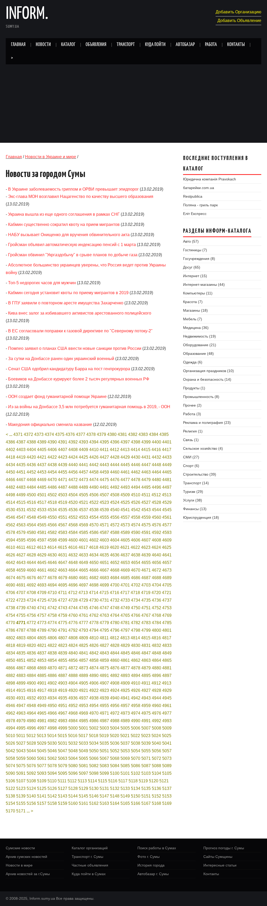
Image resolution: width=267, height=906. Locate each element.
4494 (135, 487)
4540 (114, 510)
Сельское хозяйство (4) (203, 448)
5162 (94, 803)
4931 (21, 698)
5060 (31, 758)
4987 (104, 721)
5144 (73, 796)
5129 (83, 788)
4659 (21, 570)
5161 (83, 803)
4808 (73, 638)
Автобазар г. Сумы (153, 874)
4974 (135, 713)
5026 (10, 743)
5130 (94, 788)
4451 (21, 472)
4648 (73, 562)
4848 (156, 653)
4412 (114, 449)
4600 (73, 540)
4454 (52, 472)
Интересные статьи (219, 865)
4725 (41, 600)
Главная (18, 44)
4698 (94, 585)
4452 (31, 472)
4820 (31, 645)
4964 (31, 713)
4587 (104, 532)
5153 (167, 796)
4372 (28, 434)
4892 (114, 675)
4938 (94, 698)
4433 (167, 457)
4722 (10, 600)
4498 (10, 495)
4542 (135, 510)
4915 (21, 690)
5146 (94, 796)
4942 (135, 698)
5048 (73, 751)
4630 (52, 555)
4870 (52, 668)
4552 (73, 517)
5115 (102, 781)
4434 (10, 465)
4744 (73, 608)
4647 (62, 562)
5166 (135, 803)
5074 (10, 765)
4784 (156, 622)
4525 (125, 502)
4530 (10, 510)
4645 (41, 562)
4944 (156, 698)
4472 (73, 479)
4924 (114, 690)
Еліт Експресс (195, 214)
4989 (125, 721)
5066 (94, 758)
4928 (156, 690)
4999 (62, 728)
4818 (10, 645)
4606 (135, 540)
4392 (73, 442)
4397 (125, 442)
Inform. (27, 14)
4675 (21, 577)
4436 (31, 465)
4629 (41, 555)
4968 (73, 713)
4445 (125, 465)
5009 (167, 728)
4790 (52, 630)
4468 (31, 479)
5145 (83, 796)
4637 (125, 555)
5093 (41, 773)
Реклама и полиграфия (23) (207, 422)
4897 (167, 675)
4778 (94, 622)
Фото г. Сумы (148, 856)
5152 (156, 796)
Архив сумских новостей (26, 856)
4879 (146, 668)
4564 (31, 525)
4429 (125, 457)
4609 (167, 540)
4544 (156, 510)
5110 (52, 781)
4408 (73, 449)
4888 (73, 675)
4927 (146, 690)
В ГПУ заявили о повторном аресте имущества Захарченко (65, 303)
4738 (10, 608)
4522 (94, 502)
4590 (135, 532)
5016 (72, 735)
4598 (52, 540)
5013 (41, 735)
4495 (146, 487)
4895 (146, 675)
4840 (73, 653)
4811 (104, 638)
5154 (10, 803)
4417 (166, 449)
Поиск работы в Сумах (156, 848)
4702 (135, 585)
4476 (114, 479)
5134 (135, 788)
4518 (52, 502)
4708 (31, 592)
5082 (94, 765)
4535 (62, 510)
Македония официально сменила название (50, 424)
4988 (114, 721)
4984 (73, 721)
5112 (72, 781)
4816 (156, 638)
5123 (21, 788)
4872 (73, 668)
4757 (41, 615)
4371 (18, 434)
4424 (73, 457)
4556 (114, 517)
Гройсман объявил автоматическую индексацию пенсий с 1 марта (72, 244)
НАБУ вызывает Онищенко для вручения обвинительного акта (69, 234)
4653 (125, 562)
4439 (62, 465)
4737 (167, 600)
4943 (146, 698)
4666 (94, 570)
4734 (135, 600)
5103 (146, 773)
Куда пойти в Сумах (89, 874)
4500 (31, 495)
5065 (83, 758)
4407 (62, 449)
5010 (10, 735)
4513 (166, 495)
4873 (83, 668)
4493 (125, 487)
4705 (167, 585)
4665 (83, 570)
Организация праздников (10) (208, 371)
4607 (146, 540)
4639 (146, 555)
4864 (156, 660)
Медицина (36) (196, 328)
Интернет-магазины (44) (204, 284)
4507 (104, 495)
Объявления (96, 44)
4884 (31, 675)
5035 (104, 743)
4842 (94, 653)
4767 (146, 615)
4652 (114, 562)
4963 (21, 713)
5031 (62, 743)
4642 (10, 562)
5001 (83, 728)
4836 (31, 653)
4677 (41, 577)
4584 (73, 532)
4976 (156, 713)
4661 (41, 570)
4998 (52, 728)
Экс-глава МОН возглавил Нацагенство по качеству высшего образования (80, 196)
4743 (62, 608)
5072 (156, 758)
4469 (41, 479)
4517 (41, 502)
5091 (21, 773)
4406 (52, 449)
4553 (83, 517)
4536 (73, 510)
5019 (104, 735)
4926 (135, 690)
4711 (62, 592)
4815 (145, 638)
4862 (135, 660)
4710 (52, 592)
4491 (104, 487)
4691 (21, 585)
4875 (104, 668)
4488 (73, 487)
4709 (41, 592)
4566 (52, 525)
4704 (156, 585)
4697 (83, 585)
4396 (114, 442)
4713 (83, 592)
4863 (146, 660)
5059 (21, 758)
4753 (167, 608)
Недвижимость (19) (199, 336)
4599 (62, 540)
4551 (62, 517)
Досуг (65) (191, 267)
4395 (104, 442)
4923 (104, 690)
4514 (10, 502)
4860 (114, 660)
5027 (21, 743)
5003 (104, 728)
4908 (114, 683)
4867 (21, 668)
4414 (135, 449)
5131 (104, 788)
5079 (62, 765)
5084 (114, 765)
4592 (156, 532)
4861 (125, 660)
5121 (164, 781)
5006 (135, 728)
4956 (114, 705)
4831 (146, 645)
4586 (94, 532)
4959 (146, 705)
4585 (83, 532)
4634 (94, 555)
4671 (146, 570)
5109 (41, 781)
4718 (135, 592)
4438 (52, 465)
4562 (10, 525)
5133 (125, 788)
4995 (21, 728)
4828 (114, 645)
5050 (94, 751)
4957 (125, 705)
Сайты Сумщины (217, 856)
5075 (21, 765)
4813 (125, 638)
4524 (114, 502)
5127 (62, 788)
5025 (166, 735)
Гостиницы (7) (195, 250)
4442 (94, 465)
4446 (135, 465)
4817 (166, 638)
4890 (94, 675)
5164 (114, 803)
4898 (10, 683)
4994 (10, 728)
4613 (41, 547)
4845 (125, 653)
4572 (114, 525)
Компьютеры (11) (198, 293)
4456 (73, 472)
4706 (10, 592)
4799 (146, 630)
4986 (94, 721)
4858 (94, 660)
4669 (125, 570)
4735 (146, 600)
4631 (62, 555)
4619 (104, 547)
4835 (21, 653)
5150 (135, 796)
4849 (167, 653)
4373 (39, 434)
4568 (73, 525)
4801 (167, 630)
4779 (104, 622)
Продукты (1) (194, 388)
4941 (125, 698)
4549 (41, 517)
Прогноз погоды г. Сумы (223, 848)
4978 (10, 721)
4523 (104, 502)
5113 (82, 781)
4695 (62, 585)
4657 (167, 562)
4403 (21, 449)
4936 (73, 698)
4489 (83, 487)
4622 (135, 547)
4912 (156, 683)
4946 (10, 705)
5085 (125, 765)
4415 (145, 449)
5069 (125, 758)
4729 (83, 600)
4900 (31, 683)
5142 (52, 796)
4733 (125, 600)
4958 (135, 705)
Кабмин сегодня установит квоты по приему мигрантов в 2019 (68, 292)
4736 (156, 600)
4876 (114, 668)
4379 (101, 434)
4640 (156, 555)
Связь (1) (191, 440)
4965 (41, 713)
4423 (62, 457)
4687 (146, 577)
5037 (125, 743)
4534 (52, 510)
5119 (143, 781)
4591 (146, 532)
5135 (146, 788)
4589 (125, 532)
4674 (10, 577)
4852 (31, 660)
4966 (52, 713)
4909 (125, 683)
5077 (41, 765)
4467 (21, 479)
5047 (62, 751)
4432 (156, 457)
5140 (31, 796)
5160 (73, 803)
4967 (62, 713)
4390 (52, 442)
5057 (167, 751)
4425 (83, 457)
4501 (41, 495)
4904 (73, 683)
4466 (10, 479)
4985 (83, 721)
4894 (135, 675)
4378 (91, 434)
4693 (41, 585)
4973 (125, 713)
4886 (52, 675)
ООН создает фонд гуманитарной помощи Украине (57, 396)
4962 (10, 713)
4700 (114, 585)
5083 (104, 765)
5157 (41, 803)
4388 (31, 442)
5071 (146, 758)
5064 (73, 758)
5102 (135, 773)
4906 (94, 683)
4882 (10, 675)
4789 (41, 630)
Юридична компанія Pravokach (209, 179)
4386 (10, 442)
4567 (62, 525)
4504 (73, 495)
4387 (21, 442)
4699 (104, 585)
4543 (146, 510)
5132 (114, 788)
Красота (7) (193, 302)
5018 (93, 735)
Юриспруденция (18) (201, 517)
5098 (94, 773)
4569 (83, 525)
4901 (41, 683)
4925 (125, 690)
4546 (10, 517)
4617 (83, 547)
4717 (125, 592)
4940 (114, 698)
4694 (52, 585)
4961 (167, 705)
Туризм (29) (193, 491)
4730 (94, 600)
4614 (52, 547)
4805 (41, 638)
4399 (146, 442)
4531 (21, 510)
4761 (83, 615)
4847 (146, 653)
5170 (10, 811)
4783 (146, 622)
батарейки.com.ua (198, 188)
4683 (104, 577)
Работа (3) (192, 414)
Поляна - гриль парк (200, 205)
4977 (167, 713)
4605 (125, 540)
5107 (21, 781)
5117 (123, 781)
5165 (125, 803)
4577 (167, 525)
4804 (31, 638)
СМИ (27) (191, 457)
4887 (62, 675)
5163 (104, 803)
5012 (31, 735)
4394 (94, 442)
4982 (52, 721)
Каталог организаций (90, 848)
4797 (125, 630)
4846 (135, 653)
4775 (62, 622)
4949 (41, 705)
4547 (21, 517)
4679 (62, 577)
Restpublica (192, 196)
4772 (31, 622)
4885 (41, 675)
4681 (83, 577)
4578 (10, 532)
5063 (62, 758)
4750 (135, 608)
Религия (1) (193, 431)
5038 (135, 743)
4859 (104, 660)
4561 (167, 517)
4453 (41, 472)
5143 (62, 796)
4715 (104, 592)
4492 (114, 487)
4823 (62, 645)
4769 (167, 615)
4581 (41, 532)
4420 (31, 457)
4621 (125, 547)
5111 (62, 781)
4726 (52, 600)
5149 (125, 796)
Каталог (68, 44)
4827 (104, 645)
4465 (167, 472)
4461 (125, 472)
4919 (62, 690)
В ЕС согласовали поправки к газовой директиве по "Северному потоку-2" (80, 331)
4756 (31, 615)
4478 (135, 479)
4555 (104, 517)
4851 (21, 660)
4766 (135, 615)
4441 (83, 465)
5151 (146, 796)
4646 (52, 562)
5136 (156, 788)
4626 (10, 555)
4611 (20, 547)
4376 (70, 434)
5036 (114, 743)
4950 (52, 705)
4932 (31, 698)
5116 (112, 781)
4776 (73, 622)
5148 (114, 796)
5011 (20, 735)
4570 (94, 525)
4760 (73, 615)
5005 (125, 728)
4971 (104, 713)
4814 (135, 638)
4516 (31, 502)
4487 (62, 487)
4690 (10, 585)
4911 (145, 683)
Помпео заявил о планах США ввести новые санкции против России (74, 348)
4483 (21, 487)
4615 (62, 547)
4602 (94, 540)
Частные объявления (90, 865)
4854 (52, 660)
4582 (52, 532)
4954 (94, 705)
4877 (125, 668)
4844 (114, 653)
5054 (135, 751)
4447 (146, 465)
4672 (156, 570)
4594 (10, 540)
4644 (31, 562)
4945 (167, 698)
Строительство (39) (199, 474)
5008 (156, 728)
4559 (146, 517)
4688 (156, 577)
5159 (62, 803)
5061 (41, 758)
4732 (114, 600)
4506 (94, 495)
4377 (80, 434)
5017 (83, 735)
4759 (62, 615)
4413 (125, 449)
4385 (164, 434)
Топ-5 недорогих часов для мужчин (42, 283)
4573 (125, 525)
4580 (31, 532)
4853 (41, 660)
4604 (114, 540)
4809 (83, 638)
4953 (83, 705)
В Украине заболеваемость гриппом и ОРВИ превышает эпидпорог (73, 189)
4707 (21, 592)
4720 (156, 592)
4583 (62, 532)
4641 (167, 555)
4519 (62, 502)
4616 (72, 547)
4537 (83, 510)
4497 (167, 487)
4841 (83, 653)
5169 (167, 803)
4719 (145, 592)
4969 (83, 713)
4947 (21, 705)
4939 (104, 698)
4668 (114, 570)
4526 (135, 502)
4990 (135, 721)
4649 (83, 562)
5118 (133, 781)
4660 (31, 570)
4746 (94, 608)
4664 (73, 570)
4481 (167, 479)
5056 (156, 751)
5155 (21, 803)
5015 (62, 735)
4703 (146, 585)
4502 (52, 495)
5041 (167, 743)
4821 (41, 645)
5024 (156, 735)
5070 (135, 758)
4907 (104, 683)
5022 (135, 735)
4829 (125, 645)
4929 (167, 690)
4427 (104, 457)
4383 (143, 434)
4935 (62, 698)
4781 (125, 622)
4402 (10, 449)
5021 (125, 735)
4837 (41, 653)
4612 (31, 547)
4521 (83, 502)
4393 (83, 442)
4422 (52, 457)
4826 (94, 645)
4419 (21, 457)
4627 (21, 555)
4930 (10, 698)
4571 (104, 525)
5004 (114, 728)
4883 (21, 675)
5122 (10, 788)
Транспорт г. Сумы (87, 856)
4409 (83, 449)
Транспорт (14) (196, 483)
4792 (73, 630)
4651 (104, 562)
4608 (156, 540)
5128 (73, 788)
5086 (135, 765)
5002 (94, 728)
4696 (73, 585)
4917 (41, 690)
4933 (41, 698)
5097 (83, 773)
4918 (52, 690)
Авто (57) (191, 241)
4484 (31, 487)
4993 (167, 721)
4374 (49, 434)
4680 (73, 577)
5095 (62, 773)
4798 (135, 630)
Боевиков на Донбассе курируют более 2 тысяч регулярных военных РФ (78, 379)
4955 (104, 705)
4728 (73, 600)
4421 (41, 457)
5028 (31, 743)
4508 (114, 495)
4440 (73, 465)
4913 (166, 683)
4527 (146, 502)
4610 (10, 547)
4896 (156, 675)
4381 (122, 434)
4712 (72, 592)
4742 (52, 608)
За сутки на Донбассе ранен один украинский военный (61, 358)
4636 (114, 555)
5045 (41, 751)
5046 (52, 751)
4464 (156, 472)
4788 (31, 630)
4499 (21, 495)
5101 (125, 773)
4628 (31, 555)
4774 (52, 622)
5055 (146, 751)
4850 (10, 660)
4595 (21, 540)
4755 (21, 615)
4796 (114, 630)
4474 (94, 479)
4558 (135, 517)
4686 (135, 577)
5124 (31, 788)
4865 (167, 660)
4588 (114, 532)
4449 (167, 465)
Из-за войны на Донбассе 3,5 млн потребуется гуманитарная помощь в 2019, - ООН (89, 406)
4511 (145, 495)
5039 (146, 743)
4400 (156, 442)
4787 (21, 630)
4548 (31, 517)
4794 (94, 630)
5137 (167, 788)
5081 (83, 765)
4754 (10, 615)
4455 (62, 472)
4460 (114, 472)
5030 (52, 743)
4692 (31, 585)
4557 (125, 517)
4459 (104, 472)
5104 (156, 773)
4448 (156, 465)
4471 (62, 479)
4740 (31, 608)
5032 (73, 743)
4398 (135, 442)
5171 (21, 811)
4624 (156, 547)
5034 (94, 743)
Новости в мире (19, 865)
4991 (146, 721)
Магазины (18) (195, 310)
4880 (156, 668)
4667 (104, 570)
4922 (94, 690)
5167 (146, 803)
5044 (31, 751)
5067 (104, 758)
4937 (83, 698)
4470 (52, 479)
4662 (52, 570)
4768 (156, 615)
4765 (125, 615)
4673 (167, 570)
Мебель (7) (192, 319)
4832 (156, 645)
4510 (135, 495)
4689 (167, 577)
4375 (59, 434)
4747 (104, 608)
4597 (41, 540)
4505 (83, 495)
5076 (31, 765)
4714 (93, 592)
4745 (83, 608)
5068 (114, 758)
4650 (94, 562)
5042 (10, 751)
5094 (52, 773)
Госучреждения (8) (199, 259)
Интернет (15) (195, 276)
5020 (114, 735)
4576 (156, 525)
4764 (114, 615)
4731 (104, 600)
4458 (94, 472)
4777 (83, 622)
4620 (114, 547)
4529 (167, 502)
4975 (146, 713)
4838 (52, 653)
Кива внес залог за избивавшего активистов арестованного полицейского (79, 313)
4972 (114, 713)
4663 (62, 570)
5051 (104, 751)
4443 (104, 465)
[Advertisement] (133, 103)
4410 (94, 449)
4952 (73, 705)
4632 (73, 555)
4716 (114, 592)
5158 (52, 803)
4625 (166, 547)
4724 (31, 600)
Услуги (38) (192, 500)
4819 (21, 645)
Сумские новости (20, 848)
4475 (104, 479)
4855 (62, 660)
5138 (10, 796)
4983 (62, 721)
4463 (146, 472)
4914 (10, 690)
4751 (146, 608)
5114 (92, 781)
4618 (93, 547)
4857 (83, 660)
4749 (125, 608)
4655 (146, 562)
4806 (52, 638)
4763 (104, 615)
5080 (73, 765)
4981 (41, 721)
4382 (132, 434)
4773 (41, 622)
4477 (125, 479)
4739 (21, 608)
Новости (43, 44)
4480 (156, 479)
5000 (73, 728)
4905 (83, 683)
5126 (52, 788)
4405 (41, 449)
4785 (167, 622)
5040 (156, 743)
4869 (41, 668)
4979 (21, 721)
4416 (156, 449)
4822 (52, 645)
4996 (31, 728)
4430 (135, 457)
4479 (146, 479)
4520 (73, 502)
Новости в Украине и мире (50, 157)
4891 (104, 675)
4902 (52, 683)
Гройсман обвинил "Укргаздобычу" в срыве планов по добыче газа (72, 255)
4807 (62, 638)
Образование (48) (198, 353)
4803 (21, 638)
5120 (153, 781)
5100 (114, 773)
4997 (41, 728)
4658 (10, 570)
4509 (125, 495)
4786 (10, 630)
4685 (125, 577)
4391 (62, 442)
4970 (94, 713)
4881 (167, 668)
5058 (10, 758)
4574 (135, 525)
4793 (83, 630)
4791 (62, 630)
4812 (114, 638)
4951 (62, 705)
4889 (83, 675)
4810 (94, 638)
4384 (153, 434)
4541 (125, 510)
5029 (41, 743)
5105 (167, 773)
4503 (62, 495)
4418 (10, 457)
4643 (21, 562)
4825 (83, 645)
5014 (52, 735)
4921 (83, 690)
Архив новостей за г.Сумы (28, 874)
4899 (21, 683)
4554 (94, 517)
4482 (10, 487)
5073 (167, 758)
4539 (104, 510)
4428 (114, 457)
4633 (83, 555)
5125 (41, 788)
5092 (31, 773)
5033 (83, 743)
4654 (135, 562)
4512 (156, 495)
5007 (146, 728)
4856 (73, 660)
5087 (146, 765)
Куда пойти (155, 44)
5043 (21, 751)
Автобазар (185, 44)
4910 (135, 683)
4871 (62, 668)
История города (151, 865)
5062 (52, 758)
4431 (146, 457)
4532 (31, 510)
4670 (135, 570)
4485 (41, 487)
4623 (145, 547)
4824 (73, 645)
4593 (167, 532)
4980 (31, 721)
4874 (94, 668)
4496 (156, 487)
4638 (135, 555)
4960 (156, 705)
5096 (73, 773)
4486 (52, 487)
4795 (104, 630)
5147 (104, 796)
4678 (52, 577)
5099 (104, 773)
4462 (135, 472)
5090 (10, 773)
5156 (31, 803)
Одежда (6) (192, 362)
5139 (21, 796)
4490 (94, 487)
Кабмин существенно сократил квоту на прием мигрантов (64, 224)
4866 (10, 668)
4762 (94, 615)
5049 (83, 751)
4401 (167, 442)
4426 (94, 457)
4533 (41, 510)
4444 (114, 465)
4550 (52, 517)
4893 (125, 675)
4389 (41, 442)
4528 (156, 502)
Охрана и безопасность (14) (207, 379)
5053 (125, 751)
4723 (21, 600)
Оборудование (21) (199, 345)
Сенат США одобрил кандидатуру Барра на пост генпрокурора (69, 369)
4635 (104, 555)
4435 (21, 465)
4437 (41, 465)
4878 (135, 668)
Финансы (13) (195, 509)
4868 (31, 668)
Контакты (236, 44)
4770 (10, 622)
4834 (10, 653)
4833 (167, 645)
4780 (114, 622)
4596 (31, 540)
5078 (52, 765)
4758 (52, 615)
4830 (135, 645)
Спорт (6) (191, 466)
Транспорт (126, 44)
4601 (83, 540)
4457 (83, 472)
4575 (146, 525)
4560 (156, 517)
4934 (52, 698)
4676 (31, 577)
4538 (94, 510)
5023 (145, 735)
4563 (21, 525)
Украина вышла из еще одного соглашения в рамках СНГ (64, 214)
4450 (10, 472)
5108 (31, 781)
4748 (114, 608)
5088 (156, 765)
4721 (166, 592)
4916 (31, 690)
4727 (62, 600)
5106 (10, 781)
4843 (104, 653)
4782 (135, 622)
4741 (41, 608)
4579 (21, 532)
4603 (104, 540)
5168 (156, 803)
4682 (94, 577)
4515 (21, 502)
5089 (167, 765)
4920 (73, 690)
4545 (167, 510)
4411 (104, 449)
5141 (41, 796)
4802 (10, 638)
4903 (62, 683)
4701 (125, 585)
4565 (41, 525)
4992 (156, 721)
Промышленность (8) (201, 397)
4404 (31, 449)
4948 (31, 705)
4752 (156, 608)
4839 (62, 653)
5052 (114, 751)
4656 (156, 562)
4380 (112, 434)
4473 (83, 479)
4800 (156, 630)
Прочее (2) (192, 405)
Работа (211, 44)
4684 (114, 577)
